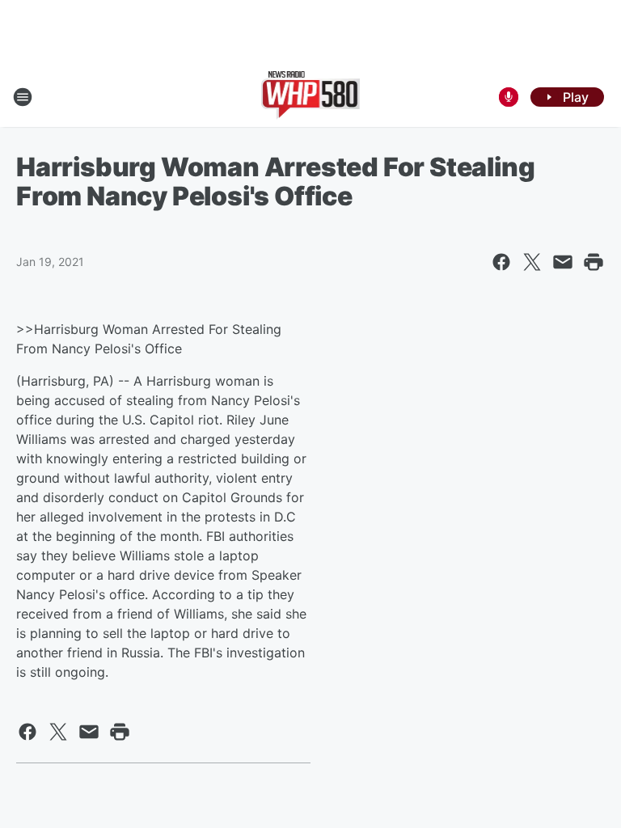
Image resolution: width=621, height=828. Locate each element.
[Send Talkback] (508, 97)
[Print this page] (593, 262)
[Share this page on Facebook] (501, 262)
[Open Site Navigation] (22, 97)
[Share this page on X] (532, 262)
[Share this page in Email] (562, 262)
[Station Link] (311, 97)
